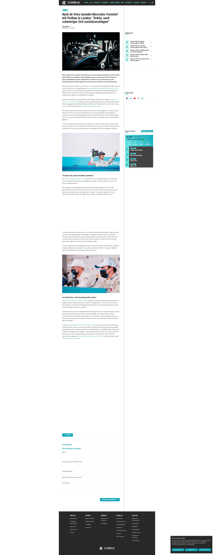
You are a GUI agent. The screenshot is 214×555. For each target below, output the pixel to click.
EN (152, 2)
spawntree (88, 527)
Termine (118, 533)
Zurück (68, 435)
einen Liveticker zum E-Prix (70, 338)
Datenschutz (73, 529)
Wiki (122, 2)
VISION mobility (89, 521)
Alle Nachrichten (120, 521)
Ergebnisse (119, 527)
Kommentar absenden (109, 499)
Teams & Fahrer (114, 2)
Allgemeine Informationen (136, 519)
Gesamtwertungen (121, 530)
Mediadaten (104, 523)
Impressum (73, 526)
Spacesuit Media (89, 518)
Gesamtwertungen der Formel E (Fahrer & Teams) (81, 325)
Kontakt (72, 532)
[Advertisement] (91, 212)
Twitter (131, 98)
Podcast (143, 2)
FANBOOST (135, 526)
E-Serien (136, 2)
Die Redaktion (73, 518)
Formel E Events (146, 131)
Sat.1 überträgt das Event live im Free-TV (90, 336)
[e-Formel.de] (71, 2)
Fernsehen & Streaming (135, 536)
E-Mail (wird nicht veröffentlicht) (72, 462)
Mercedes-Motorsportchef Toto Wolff (77, 300)
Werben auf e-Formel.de (104, 519)
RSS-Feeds (119, 518)
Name (65, 452)
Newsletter (142, 98)
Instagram (138, 98)
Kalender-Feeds (136, 532)
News (86, 2)
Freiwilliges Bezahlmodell (73, 522)
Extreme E (128, 2)
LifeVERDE (88, 524)
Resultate (97, 2)
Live (91, 2)
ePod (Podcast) (120, 536)
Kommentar (66, 483)
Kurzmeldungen (120, 524)
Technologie (135, 523)
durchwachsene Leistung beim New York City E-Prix (102, 88)
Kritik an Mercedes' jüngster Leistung (76, 179)
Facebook (127, 98)
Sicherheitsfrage (67, 471)
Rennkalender (135, 529)
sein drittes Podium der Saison (91, 106)
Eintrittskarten (136, 540)
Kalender (105, 2)
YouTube (135, 98)
